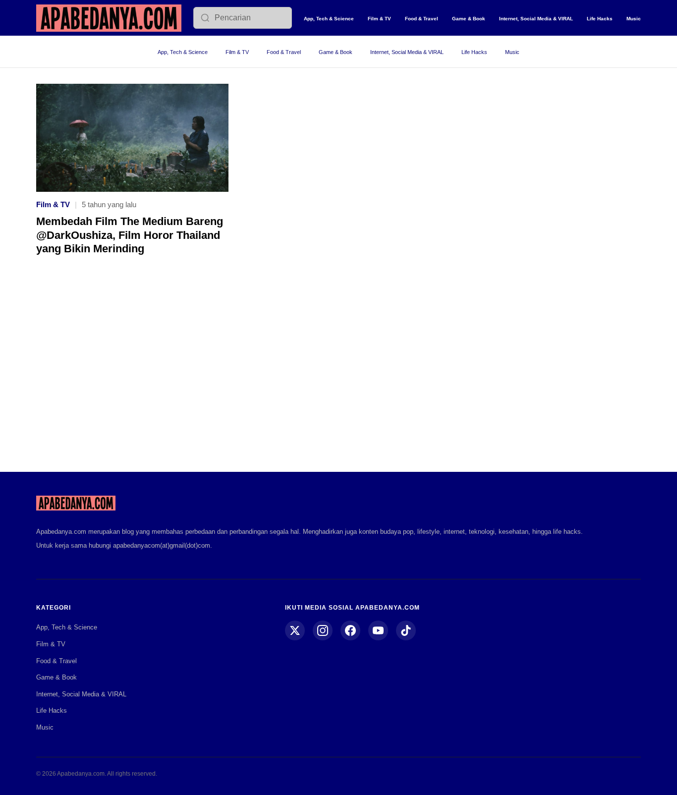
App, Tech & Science (329, 18)
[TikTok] (406, 630)
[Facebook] (350, 630)
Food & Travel (421, 18)
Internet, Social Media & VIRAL (536, 18)
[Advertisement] (338, 370)
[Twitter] (295, 630)
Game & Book (468, 18)
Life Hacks (600, 18)
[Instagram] (323, 630)
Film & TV (379, 18)
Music (633, 18)
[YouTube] (378, 630)
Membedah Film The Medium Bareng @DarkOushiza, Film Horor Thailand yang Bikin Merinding (129, 235)
